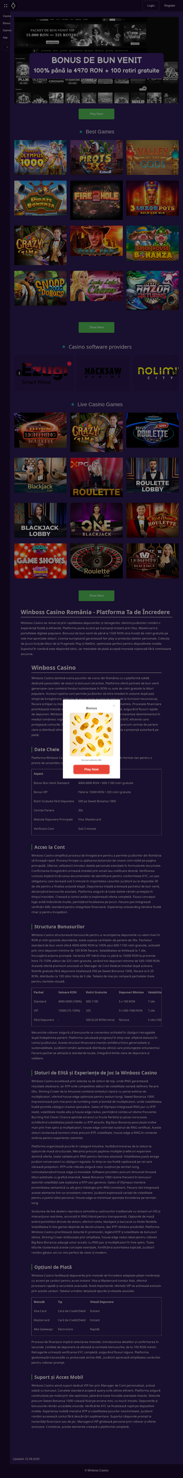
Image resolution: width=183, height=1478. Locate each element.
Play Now (91, 769)
